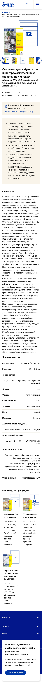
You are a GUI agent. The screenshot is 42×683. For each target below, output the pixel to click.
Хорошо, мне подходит (15, 673)
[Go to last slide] (2, 61)
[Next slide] (40, 61)
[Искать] (27, 5)
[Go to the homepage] (8, 5)
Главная (5, 12)
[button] (5, 60)
